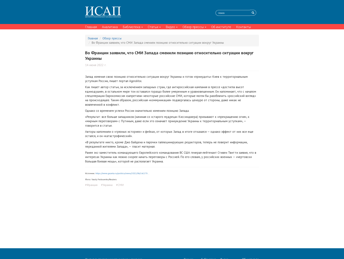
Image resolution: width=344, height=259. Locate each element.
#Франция (91, 185)
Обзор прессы (193, 27)
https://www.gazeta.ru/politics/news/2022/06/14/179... (122, 173)
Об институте (221, 27)
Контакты (243, 27)
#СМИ (120, 185)
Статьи (153, 27)
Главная (91, 27)
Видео (171, 27)
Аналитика (110, 27)
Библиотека (132, 27)
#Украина (107, 185)
